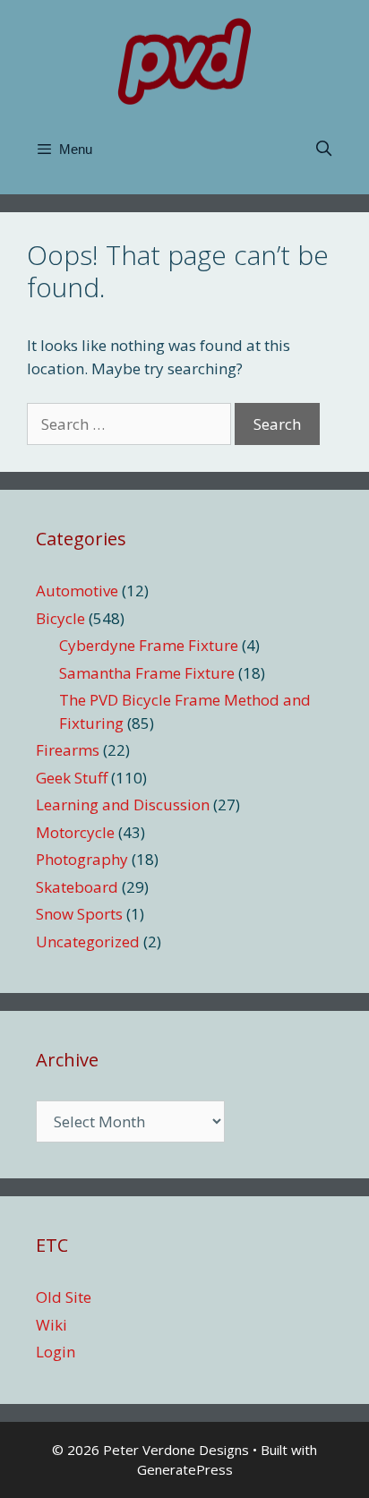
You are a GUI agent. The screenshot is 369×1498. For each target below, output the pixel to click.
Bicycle (60, 618)
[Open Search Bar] (323, 149)
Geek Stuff (71, 777)
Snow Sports (79, 913)
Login (55, 1351)
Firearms (67, 750)
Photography (82, 859)
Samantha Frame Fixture (147, 673)
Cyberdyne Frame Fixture (148, 645)
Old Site (63, 1297)
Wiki (51, 1324)
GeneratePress (185, 1469)
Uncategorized (88, 941)
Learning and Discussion (123, 804)
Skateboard (77, 887)
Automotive (77, 590)
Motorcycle (75, 832)
